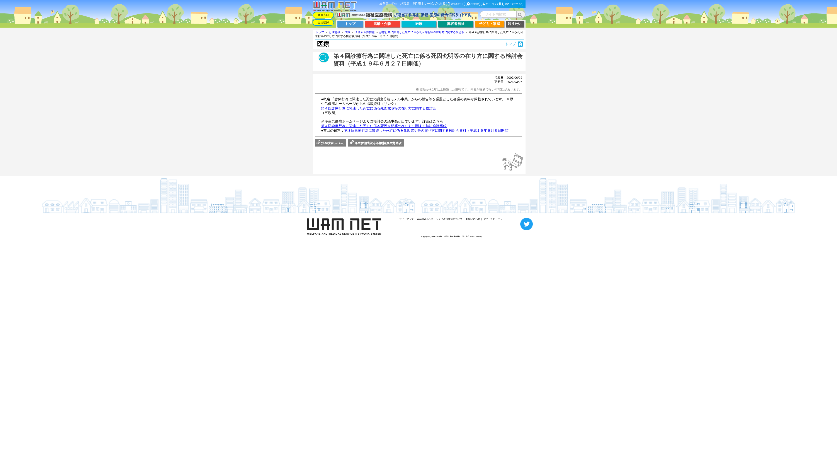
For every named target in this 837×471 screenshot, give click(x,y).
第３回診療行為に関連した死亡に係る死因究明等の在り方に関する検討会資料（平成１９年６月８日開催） (428, 130)
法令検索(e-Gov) (332, 143)
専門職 (416, 3)
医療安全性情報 (365, 32)
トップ (320, 32)
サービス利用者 (434, 3)
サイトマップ (406, 219)
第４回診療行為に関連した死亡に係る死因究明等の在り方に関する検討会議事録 (384, 126)
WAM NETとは (425, 219)
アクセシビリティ (493, 219)
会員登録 (323, 22)
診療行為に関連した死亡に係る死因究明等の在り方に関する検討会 (421, 32)
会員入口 (323, 15)
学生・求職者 (400, 3)
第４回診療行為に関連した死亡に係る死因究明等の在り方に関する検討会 (378, 108)
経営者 (384, 3)
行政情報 (334, 32)
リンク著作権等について (449, 219)
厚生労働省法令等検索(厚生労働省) (378, 143)
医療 (347, 32)
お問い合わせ (473, 219)
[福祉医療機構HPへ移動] (404, 17)
